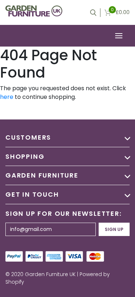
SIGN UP (114, 229)
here (6, 97)
